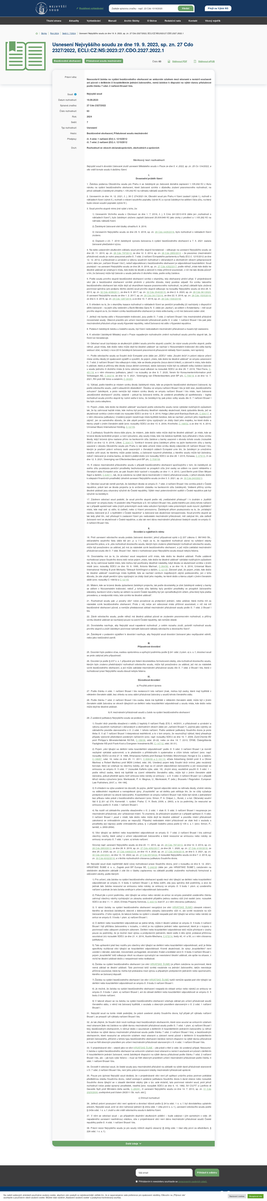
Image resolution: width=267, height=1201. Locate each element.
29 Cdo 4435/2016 (164, 231)
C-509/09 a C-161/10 (154, 759)
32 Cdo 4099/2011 (109, 292)
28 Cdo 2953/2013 (171, 253)
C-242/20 (152, 867)
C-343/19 (109, 375)
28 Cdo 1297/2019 (122, 298)
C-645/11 (107, 474)
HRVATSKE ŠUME (182, 907)
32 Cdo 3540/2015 (156, 292)
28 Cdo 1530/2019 (170, 298)
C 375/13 (200, 455)
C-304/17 (204, 413)
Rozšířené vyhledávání (91, 8)
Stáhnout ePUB (206, 61)
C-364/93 (163, 566)
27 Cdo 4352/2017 (167, 266)
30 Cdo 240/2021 (193, 478)
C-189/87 (97, 759)
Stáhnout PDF (179, 61)
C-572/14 (168, 936)
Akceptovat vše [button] (255, 1196)
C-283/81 (135, 1089)
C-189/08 (140, 740)
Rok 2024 (54, 33)
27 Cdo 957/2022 (148, 854)
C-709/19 (189, 375)
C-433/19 (152, 901)
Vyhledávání (94, 20)
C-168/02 (183, 423)
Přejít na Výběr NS (218, 8)
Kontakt (193, 20)
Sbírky (44, 33)
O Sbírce (152, 20)
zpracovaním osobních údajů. (192, 1181)
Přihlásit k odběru (207, 1172)
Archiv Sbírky (131, 20)
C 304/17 (128, 442)
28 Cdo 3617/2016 (153, 295)
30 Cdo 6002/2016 (105, 858)
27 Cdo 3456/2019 (174, 851)
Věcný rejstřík (213, 20)
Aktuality (74, 20)
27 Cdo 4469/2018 (126, 851)
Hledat (185, 8)
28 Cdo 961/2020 (202, 292)
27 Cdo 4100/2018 (198, 848)
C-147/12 (159, 743)
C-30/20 (128, 379)
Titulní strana (53, 20)
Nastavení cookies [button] (236, 1196)
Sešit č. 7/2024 (69, 33)
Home (37, 33)
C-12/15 (130, 427)
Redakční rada (173, 20)
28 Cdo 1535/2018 (201, 295)
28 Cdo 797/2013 (123, 253)
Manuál (112, 20)
